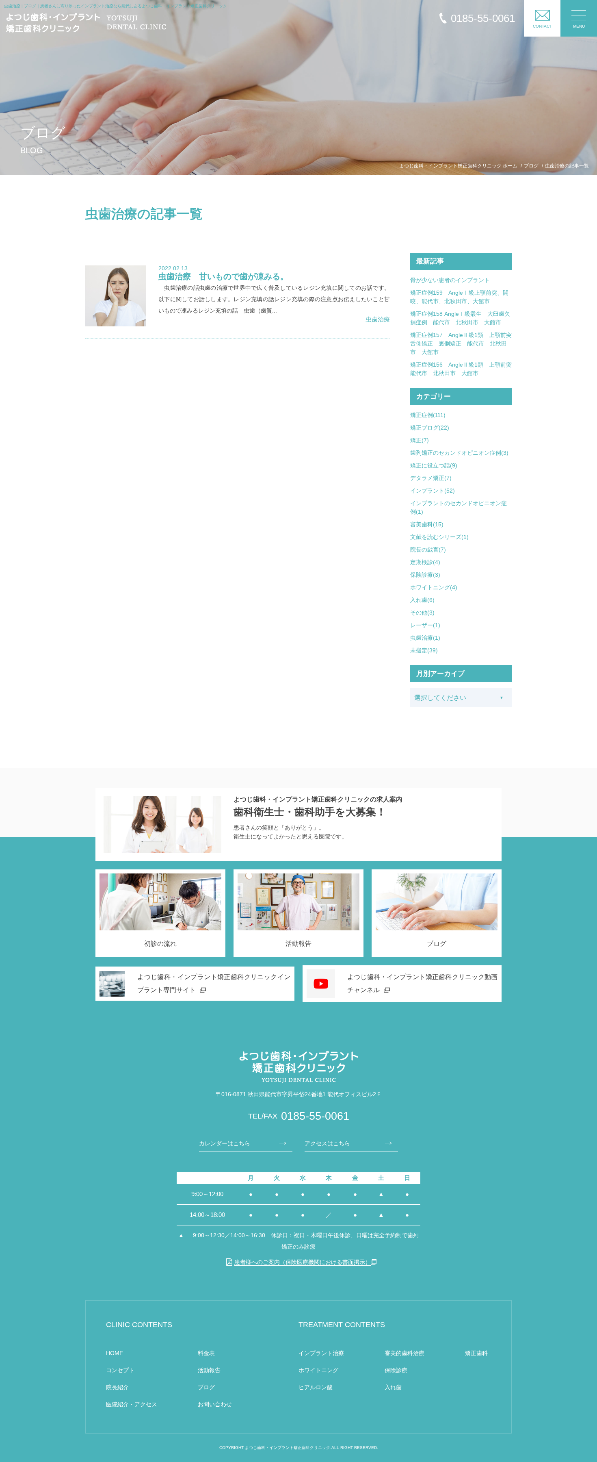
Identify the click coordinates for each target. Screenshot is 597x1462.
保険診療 (396, 1370)
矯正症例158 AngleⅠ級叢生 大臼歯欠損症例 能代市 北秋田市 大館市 (460, 318)
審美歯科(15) (426, 524)
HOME (114, 1353)
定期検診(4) (425, 562)
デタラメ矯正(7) (431, 478)
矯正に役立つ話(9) (433, 465)
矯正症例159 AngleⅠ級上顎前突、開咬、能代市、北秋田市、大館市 (459, 296)
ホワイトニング (318, 1370)
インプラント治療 (321, 1353)
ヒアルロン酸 (315, 1387)
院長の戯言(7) (428, 549)
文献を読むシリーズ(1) (439, 537)
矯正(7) (419, 440)
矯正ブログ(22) (429, 427)
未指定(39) (424, 650)
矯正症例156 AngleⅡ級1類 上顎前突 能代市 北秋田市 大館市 (461, 368)
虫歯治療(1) (425, 637)
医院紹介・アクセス (131, 1404)
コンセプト (120, 1370)
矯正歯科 (476, 1353)
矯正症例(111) (428, 415)
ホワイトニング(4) (433, 587)
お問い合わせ (215, 1404)
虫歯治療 (378, 319)
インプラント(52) (432, 490)
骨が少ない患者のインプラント (450, 280)
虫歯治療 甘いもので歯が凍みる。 (223, 276)
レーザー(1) (425, 625)
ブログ (206, 1387)
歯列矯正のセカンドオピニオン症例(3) (459, 453)
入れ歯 (393, 1387)
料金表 (206, 1353)
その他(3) (422, 612)
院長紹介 (117, 1387)
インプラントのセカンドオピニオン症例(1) (458, 507)
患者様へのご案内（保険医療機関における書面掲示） (302, 1262)
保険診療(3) (425, 574)
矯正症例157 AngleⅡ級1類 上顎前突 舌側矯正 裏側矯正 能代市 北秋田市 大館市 (461, 343)
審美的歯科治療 (404, 1353)
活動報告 (209, 1370)
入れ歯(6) (422, 600)
